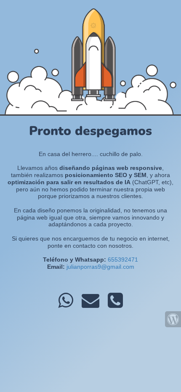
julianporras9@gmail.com (100, 266)
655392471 (123, 259)
